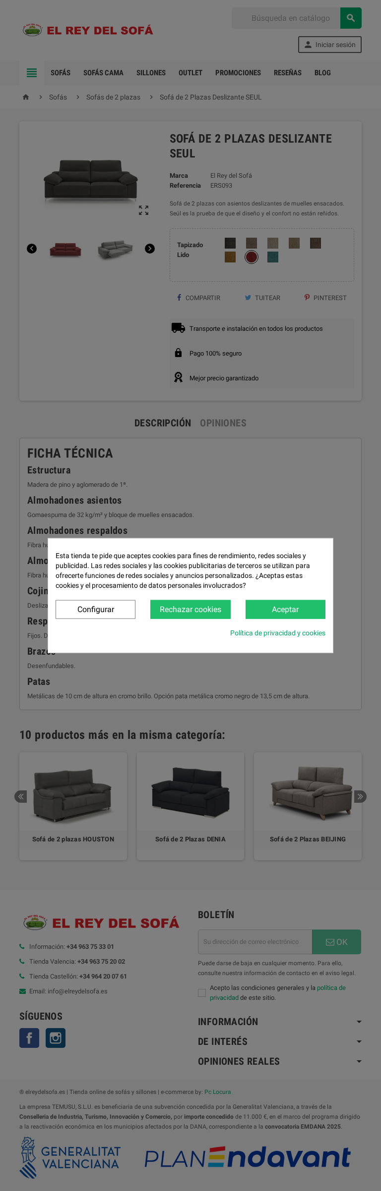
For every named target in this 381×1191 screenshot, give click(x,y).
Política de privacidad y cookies (277, 633)
